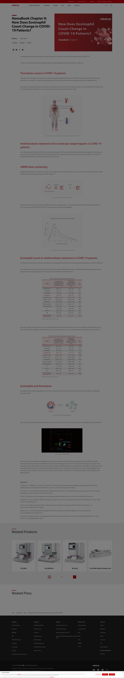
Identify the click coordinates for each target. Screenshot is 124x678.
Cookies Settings (98, 674)
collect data (19, 674)
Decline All (105, 674)
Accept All (111, 674)
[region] (62, 674)
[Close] (122, 672)
